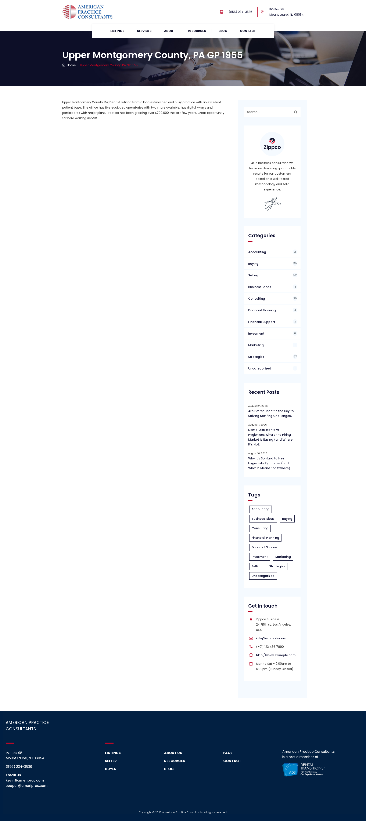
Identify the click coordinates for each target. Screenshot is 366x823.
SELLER (111, 760)
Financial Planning (262, 310)
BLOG (169, 768)
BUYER (110, 768)
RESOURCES (197, 31)
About (169, 31)
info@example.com (271, 638)
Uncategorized (259, 368)
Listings (117, 31)
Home (70, 65)
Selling (253, 275)
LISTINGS (113, 752)
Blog (223, 31)
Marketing (256, 345)
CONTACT (232, 760)
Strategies (256, 357)
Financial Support (261, 322)
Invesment (256, 333)
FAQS (228, 752)
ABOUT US (173, 752)
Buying (253, 264)
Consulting (256, 298)
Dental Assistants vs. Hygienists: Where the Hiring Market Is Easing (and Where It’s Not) (270, 437)
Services (144, 31)
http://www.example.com (275, 655)
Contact (248, 31)
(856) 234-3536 (240, 12)
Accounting (257, 252)
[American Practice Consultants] (87, 12)
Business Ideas (259, 287)
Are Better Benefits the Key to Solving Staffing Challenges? (271, 413)
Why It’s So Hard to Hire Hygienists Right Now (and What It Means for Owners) (269, 463)
